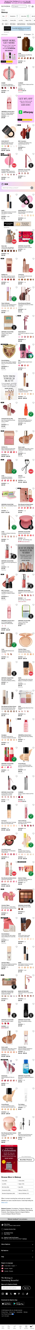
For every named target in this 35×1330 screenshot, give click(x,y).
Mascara (27, 1208)
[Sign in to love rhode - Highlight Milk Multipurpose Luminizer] (16, 633)
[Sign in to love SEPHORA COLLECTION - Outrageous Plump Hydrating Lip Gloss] (33, 574)
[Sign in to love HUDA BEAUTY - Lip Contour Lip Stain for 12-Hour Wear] (33, 316)
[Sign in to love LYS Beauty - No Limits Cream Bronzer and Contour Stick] (33, 258)
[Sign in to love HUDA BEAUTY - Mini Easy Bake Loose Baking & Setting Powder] (33, 194)
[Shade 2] (22, 58)
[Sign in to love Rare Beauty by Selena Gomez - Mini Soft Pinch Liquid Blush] (33, 488)
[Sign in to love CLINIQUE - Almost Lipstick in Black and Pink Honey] (33, 776)
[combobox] (19, 6)
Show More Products (26, 1160)
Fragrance (22, 1208)
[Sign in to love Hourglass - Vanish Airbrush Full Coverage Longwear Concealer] (33, 373)
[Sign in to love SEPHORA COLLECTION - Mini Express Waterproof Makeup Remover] (33, 1060)
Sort (6, 24)
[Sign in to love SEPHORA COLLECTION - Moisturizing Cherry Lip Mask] (33, 230)
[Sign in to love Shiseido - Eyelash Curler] (33, 460)
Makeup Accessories (12, 1210)
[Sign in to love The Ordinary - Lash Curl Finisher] (33, 1088)
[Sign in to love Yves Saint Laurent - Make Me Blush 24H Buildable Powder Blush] (16, 833)
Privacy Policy (4, 1312)
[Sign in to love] (33, 67)
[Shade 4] (28, 58)
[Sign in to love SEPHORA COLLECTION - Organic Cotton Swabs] (16, 316)
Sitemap (25, 1312)
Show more (4, 1202)
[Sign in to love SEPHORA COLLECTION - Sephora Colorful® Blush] (33, 515)
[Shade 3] (25, 58)
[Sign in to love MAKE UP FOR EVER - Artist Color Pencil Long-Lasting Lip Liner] (33, 975)
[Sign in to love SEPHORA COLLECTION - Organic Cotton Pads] (33, 604)
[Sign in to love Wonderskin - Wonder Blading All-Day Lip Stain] (16, 1060)
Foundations (15, 1208)
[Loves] (29, 6)
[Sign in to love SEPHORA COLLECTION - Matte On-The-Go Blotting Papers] (16, 488)
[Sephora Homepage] (5, 6)
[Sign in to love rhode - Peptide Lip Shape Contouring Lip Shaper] (16, 515)
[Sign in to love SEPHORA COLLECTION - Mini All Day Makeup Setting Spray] (33, 1004)
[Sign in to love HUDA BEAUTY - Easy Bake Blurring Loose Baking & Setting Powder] (16, 125)
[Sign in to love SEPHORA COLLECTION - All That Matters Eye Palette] (33, 889)
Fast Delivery (22, 24)
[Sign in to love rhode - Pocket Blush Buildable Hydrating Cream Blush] (16, 460)
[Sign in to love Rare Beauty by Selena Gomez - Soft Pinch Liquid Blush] (16, 862)
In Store (13, 24)
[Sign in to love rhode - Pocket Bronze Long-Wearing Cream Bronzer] (33, 37)
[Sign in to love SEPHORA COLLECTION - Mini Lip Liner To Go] (33, 154)
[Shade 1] (19, 58)
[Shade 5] (30, 58)
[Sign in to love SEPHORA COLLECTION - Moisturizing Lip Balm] (16, 747)
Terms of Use (12, 1312)
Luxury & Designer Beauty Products (10, 1214)
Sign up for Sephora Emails (9, 1284)
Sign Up (26, 1288)
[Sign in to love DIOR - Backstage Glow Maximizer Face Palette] (33, 690)
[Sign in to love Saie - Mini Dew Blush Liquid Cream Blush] (33, 344)
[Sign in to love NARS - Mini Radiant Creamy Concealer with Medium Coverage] (33, 946)
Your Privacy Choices (6, 1314)
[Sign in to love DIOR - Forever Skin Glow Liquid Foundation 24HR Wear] (33, 918)
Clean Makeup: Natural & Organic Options (18, 1212)
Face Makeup (22, 1210)
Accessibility (19, 1312)
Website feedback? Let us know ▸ (17, 1219)
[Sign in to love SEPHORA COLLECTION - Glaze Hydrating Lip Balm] (16, 1004)
